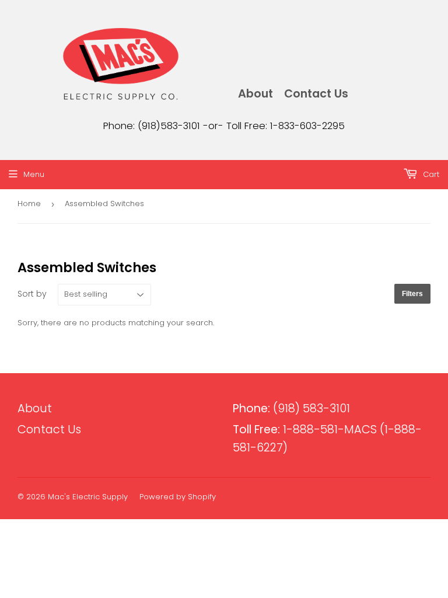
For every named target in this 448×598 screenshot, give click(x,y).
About (255, 94)
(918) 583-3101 (291, 408)
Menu (33, 174)
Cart (430, 174)
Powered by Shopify (177, 496)
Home (29, 203)
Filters (412, 294)
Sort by (32, 294)
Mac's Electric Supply (88, 496)
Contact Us (316, 94)
